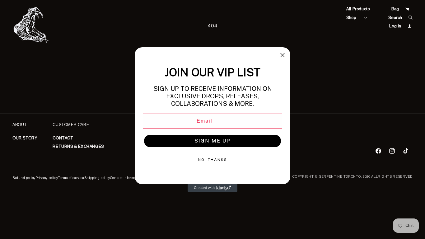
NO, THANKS (212, 159)
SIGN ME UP (212, 141)
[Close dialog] (282, 55)
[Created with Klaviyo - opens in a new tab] (212, 188)
